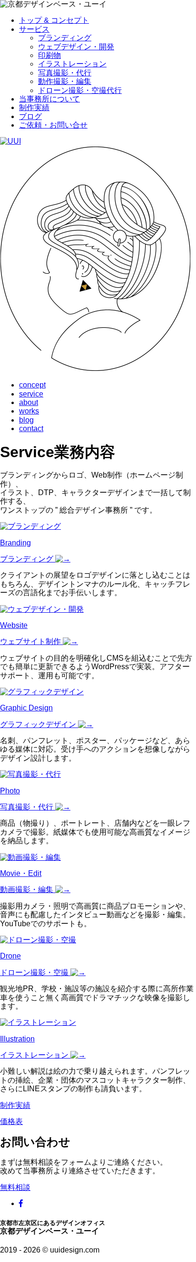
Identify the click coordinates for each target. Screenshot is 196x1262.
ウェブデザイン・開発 (76, 47)
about (28, 402)
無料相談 (15, 1187)
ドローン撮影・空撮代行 (80, 90)
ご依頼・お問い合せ (53, 125)
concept (32, 385)
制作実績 (34, 107)
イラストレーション (72, 64)
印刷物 (49, 55)
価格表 (11, 1121)
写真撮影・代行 (64, 73)
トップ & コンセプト (54, 20)
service (31, 394)
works (29, 411)
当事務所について (49, 99)
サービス (34, 29)
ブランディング (64, 38)
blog (26, 420)
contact (31, 428)
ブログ (30, 116)
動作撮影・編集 (64, 81)
